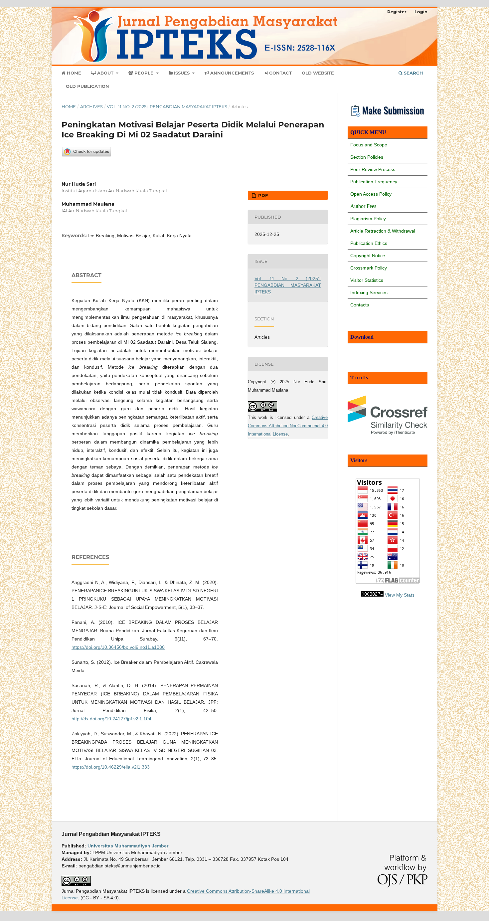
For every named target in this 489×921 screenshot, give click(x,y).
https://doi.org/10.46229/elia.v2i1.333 (111, 767)
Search (413, 73)
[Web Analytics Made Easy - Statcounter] (372, 595)
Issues (182, 73)
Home (73, 73)
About (105, 73)
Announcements (231, 73)
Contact (280, 73)
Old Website (318, 73)
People (144, 73)
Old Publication (87, 86)
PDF (262, 195)
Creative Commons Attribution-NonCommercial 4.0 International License (288, 426)
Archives (91, 106)
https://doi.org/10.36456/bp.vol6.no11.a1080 (118, 647)
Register (397, 11)
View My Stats (399, 595)
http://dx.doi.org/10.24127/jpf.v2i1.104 (111, 718)
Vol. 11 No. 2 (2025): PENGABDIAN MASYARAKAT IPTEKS (167, 106)
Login (420, 11)
